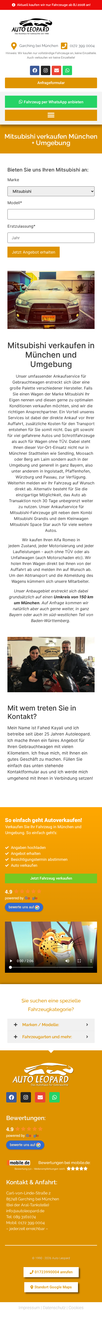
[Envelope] (56, 70)
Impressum (29, 1307)
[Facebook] (34, 70)
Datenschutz (54, 1307)
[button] (51, 115)
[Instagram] (45, 70)
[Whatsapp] (67, 70)
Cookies (76, 1307)
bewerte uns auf (21, 906)
